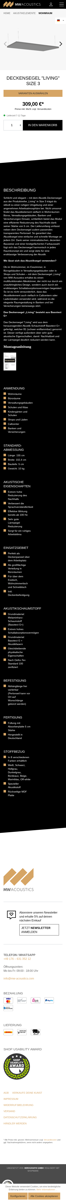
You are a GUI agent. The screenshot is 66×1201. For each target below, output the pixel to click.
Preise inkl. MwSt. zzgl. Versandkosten (33, 109)
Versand (9, 1111)
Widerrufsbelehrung (18, 1105)
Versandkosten (50, 1140)
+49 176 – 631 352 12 (17, 958)
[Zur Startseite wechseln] (22, 4)
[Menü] (61, 4)
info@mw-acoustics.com (19, 978)
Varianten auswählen (33, 93)
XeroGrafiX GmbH (34, 1168)
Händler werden (15, 1123)
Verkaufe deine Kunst (27, 1092)
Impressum (11, 1099)
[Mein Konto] (51, 4)
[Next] (60, 44)
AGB (6, 1092)
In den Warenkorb (42, 125)
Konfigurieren (17, 1196)
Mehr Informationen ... (46, 1189)
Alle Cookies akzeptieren (44, 1196)
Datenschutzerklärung (20, 1117)
